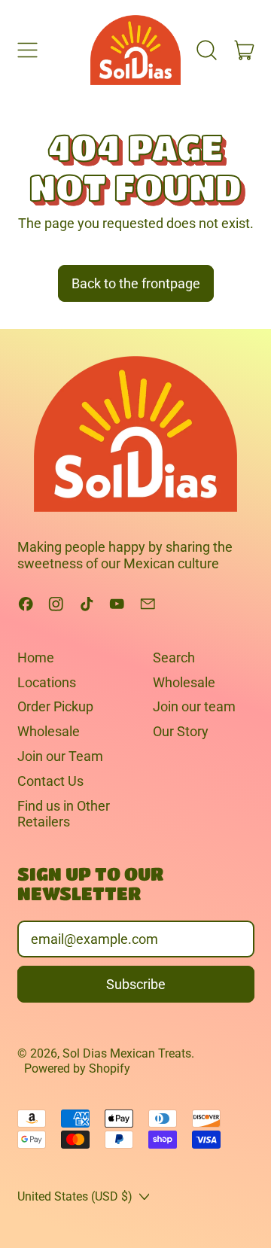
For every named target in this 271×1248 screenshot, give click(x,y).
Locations (46, 682)
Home (35, 657)
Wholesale (48, 731)
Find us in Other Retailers (63, 814)
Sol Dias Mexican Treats (126, 1053)
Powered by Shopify (77, 1068)
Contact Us (50, 781)
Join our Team (60, 756)
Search (174, 657)
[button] (207, 49)
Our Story (181, 731)
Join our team (194, 706)
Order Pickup (55, 706)
